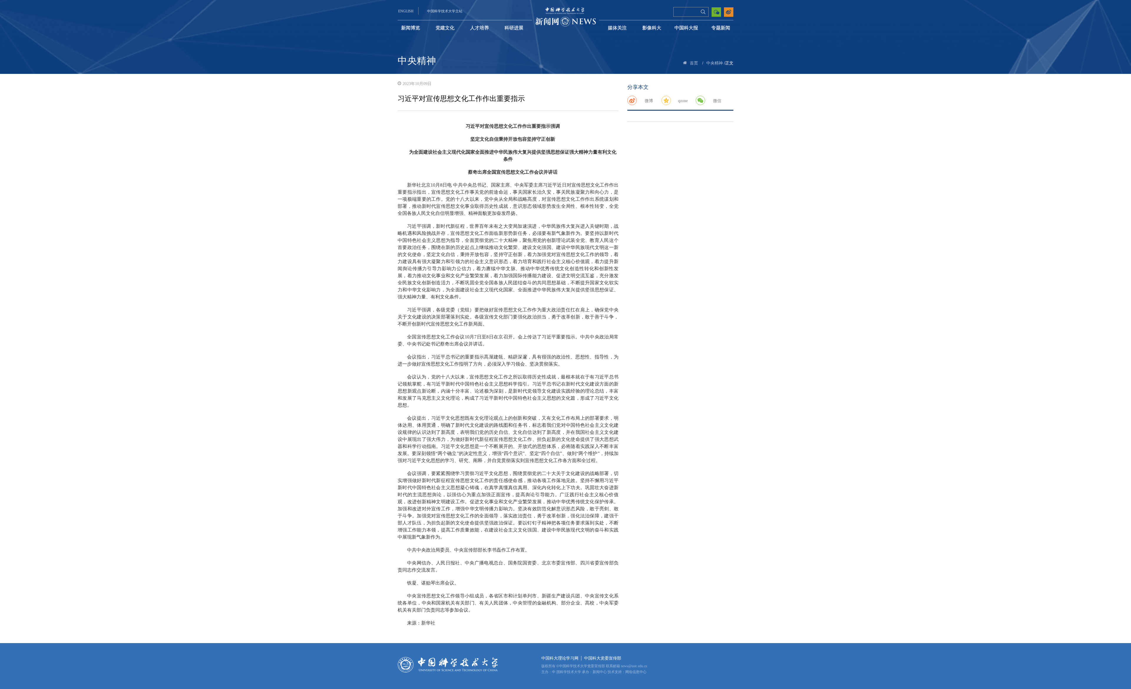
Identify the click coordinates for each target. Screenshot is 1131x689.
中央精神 (714, 63)
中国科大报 (686, 27)
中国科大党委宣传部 (602, 658)
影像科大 (651, 27)
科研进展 (514, 27)
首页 (694, 63)
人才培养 (479, 27)
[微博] (632, 100)
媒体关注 (617, 27)
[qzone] (666, 100)
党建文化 (445, 27)
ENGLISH (406, 11)
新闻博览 (410, 27)
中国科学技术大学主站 (444, 11)
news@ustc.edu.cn (634, 666)
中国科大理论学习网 (559, 658)
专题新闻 (720, 27)
